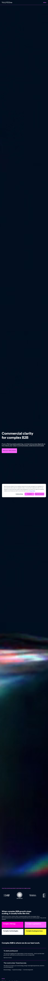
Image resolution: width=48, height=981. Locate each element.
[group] (24, 895)
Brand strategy (7, 969)
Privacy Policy (32, 490)
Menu (44, 2)
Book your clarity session (9, 450)
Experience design (17, 969)
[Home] (7, 2)
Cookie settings (19, 494)
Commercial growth (28, 969)
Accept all (29, 494)
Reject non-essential (39, 494)
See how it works (8, 957)
